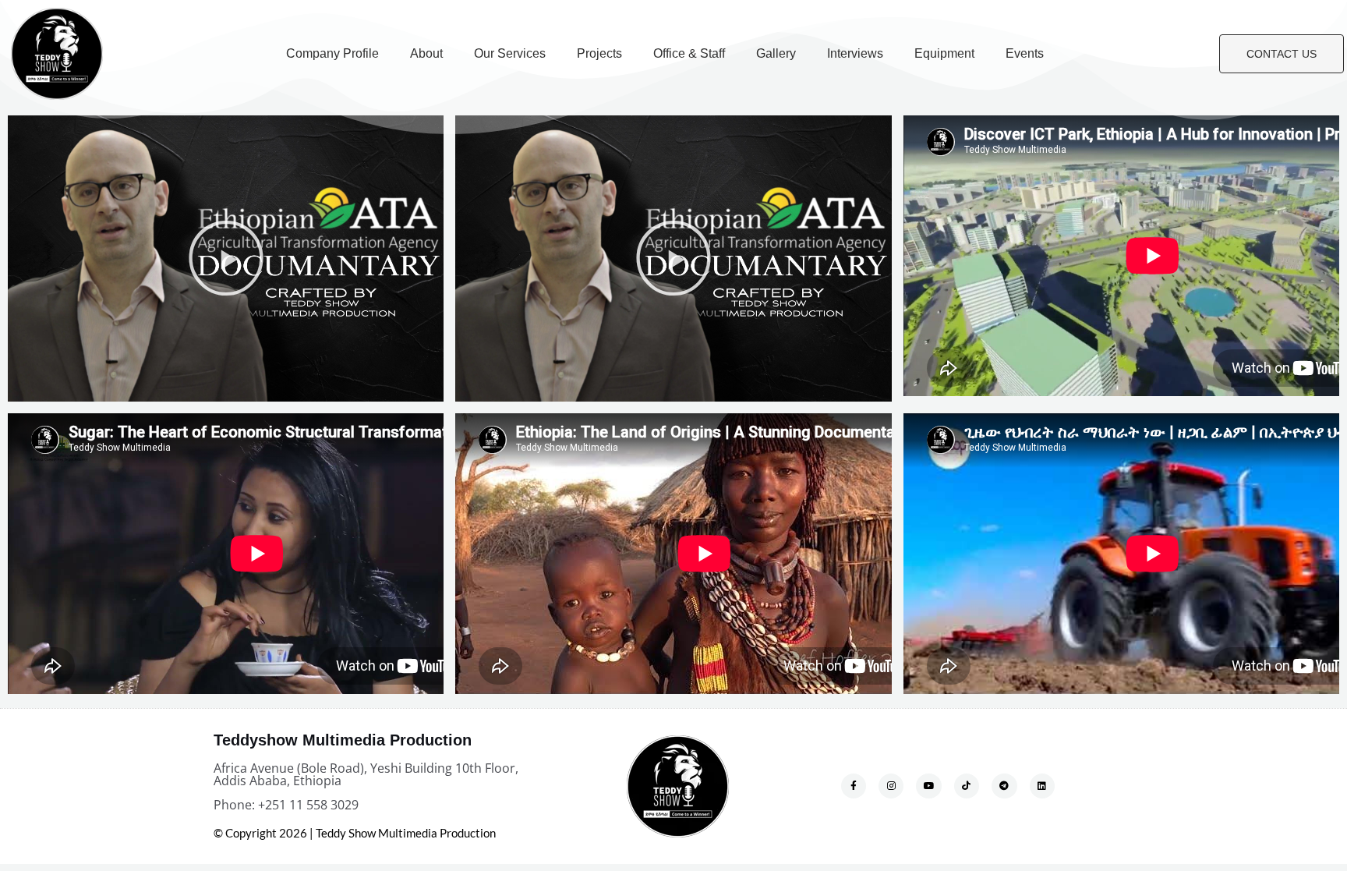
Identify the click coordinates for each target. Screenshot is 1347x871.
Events (1025, 53)
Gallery (776, 53)
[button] (226, 258)
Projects (599, 53)
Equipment (944, 53)
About (426, 53)
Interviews (855, 53)
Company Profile (332, 53)
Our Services (510, 53)
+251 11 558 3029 (308, 804)
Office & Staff (689, 53)
